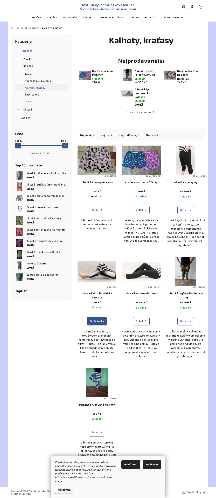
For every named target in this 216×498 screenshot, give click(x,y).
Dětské (27, 110)
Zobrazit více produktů (140, 112)
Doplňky (26, 118)
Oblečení (26, 51)
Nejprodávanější (129, 135)
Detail (95, 210)
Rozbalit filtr (40, 153)
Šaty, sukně (32, 95)
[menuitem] (36, 18)
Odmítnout (131, 464)
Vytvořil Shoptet (195, 492)
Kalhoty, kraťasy (35, 88)
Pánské (27, 59)
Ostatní (29, 101)
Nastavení (64, 490)
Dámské (28, 66)
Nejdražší (107, 135)
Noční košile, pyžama (38, 81)
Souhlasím (152, 464)
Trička (29, 74)
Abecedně (152, 135)
